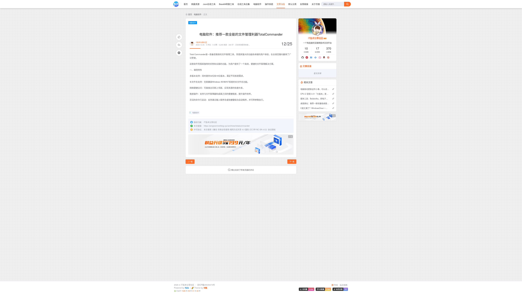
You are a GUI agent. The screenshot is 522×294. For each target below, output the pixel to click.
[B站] (320, 57)
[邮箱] (328, 57)
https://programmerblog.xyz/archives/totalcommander (227, 125)
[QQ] (324, 57)
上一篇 (190, 161)
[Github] (302, 57)
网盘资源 (195, 4)
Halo (187, 287)
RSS (335, 285)
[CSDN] (332, 57)
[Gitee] (307, 57)
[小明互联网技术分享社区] (177, 4)
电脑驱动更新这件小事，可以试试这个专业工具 (314, 89)
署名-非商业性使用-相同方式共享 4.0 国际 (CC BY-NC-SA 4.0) (239, 129)
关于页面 (316, 4)
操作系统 (269, 4)
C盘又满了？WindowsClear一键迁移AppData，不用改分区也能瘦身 (314, 108)
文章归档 (281, 4)
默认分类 (292, 4)
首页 (186, 4)
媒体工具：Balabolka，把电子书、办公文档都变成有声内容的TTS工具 (314, 98)
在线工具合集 (243, 4)
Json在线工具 (209, 4)
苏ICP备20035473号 (206, 284)
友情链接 (304, 4)
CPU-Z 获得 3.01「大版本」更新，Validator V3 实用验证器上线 (314, 93)
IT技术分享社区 (201, 42)
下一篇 (291, 161)
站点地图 (343, 285)
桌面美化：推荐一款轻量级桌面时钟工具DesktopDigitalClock (314, 103)
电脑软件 (257, 4)
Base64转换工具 (226, 4)
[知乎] (311, 57)
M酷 (205, 287)
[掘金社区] (315, 57)
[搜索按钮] (347, 4)
